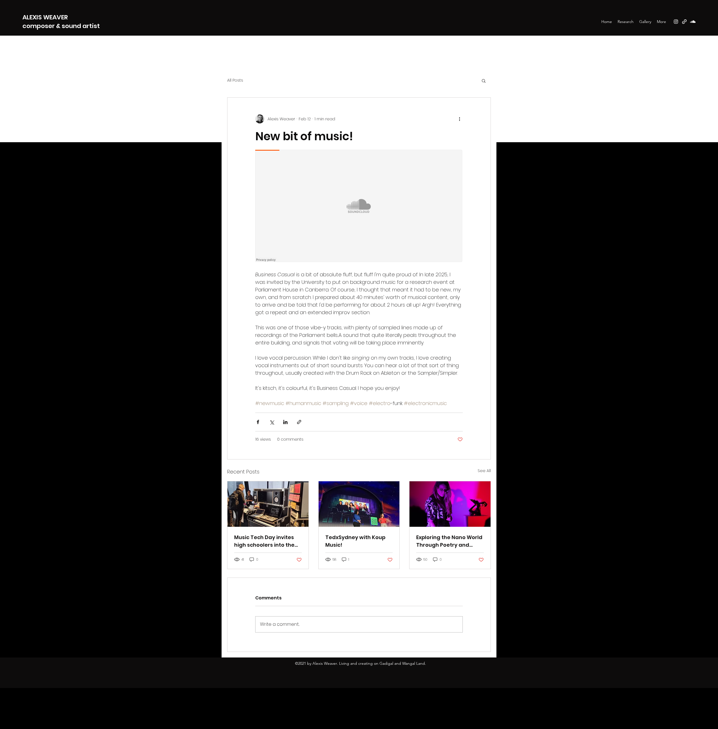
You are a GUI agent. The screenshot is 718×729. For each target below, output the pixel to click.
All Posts (235, 80)
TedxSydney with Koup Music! (355, 541)
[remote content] (359, 206)
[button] (483, 80)
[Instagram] (676, 21)
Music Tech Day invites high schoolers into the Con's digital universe (264, 541)
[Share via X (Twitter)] (271, 422)
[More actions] (459, 119)
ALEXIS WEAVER (45, 17)
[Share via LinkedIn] (285, 422)
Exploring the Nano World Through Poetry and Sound (449, 541)
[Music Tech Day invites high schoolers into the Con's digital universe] (268, 504)
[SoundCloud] (693, 21)
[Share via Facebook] (258, 422)
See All (484, 470)
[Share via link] (299, 422)
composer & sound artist (61, 26)
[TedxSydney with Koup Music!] (359, 504)
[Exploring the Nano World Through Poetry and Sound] (450, 504)
